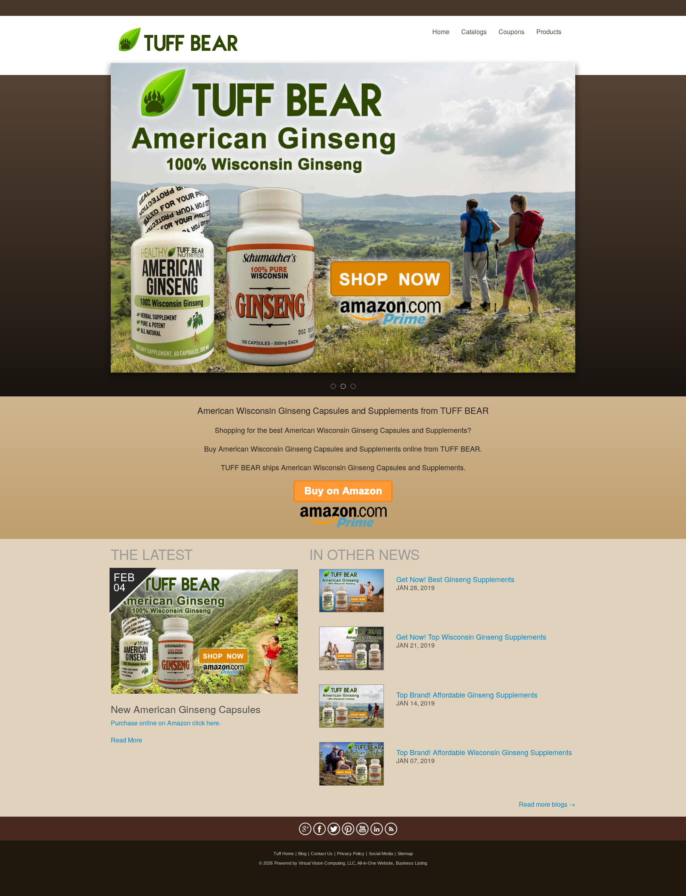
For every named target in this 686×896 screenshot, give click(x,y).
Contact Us (322, 853)
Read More (126, 739)
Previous (99, 235)
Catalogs (474, 31)
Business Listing (411, 863)
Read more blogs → (547, 804)
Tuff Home (284, 853)
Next (588, 235)
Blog (302, 853)
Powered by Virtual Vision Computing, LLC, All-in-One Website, (334, 863)
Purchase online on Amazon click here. (166, 722)
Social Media (381, 853)
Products (548, 31)
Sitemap (405, 853)
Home (440, 31)
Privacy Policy (350, 853)
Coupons (511, 31)
